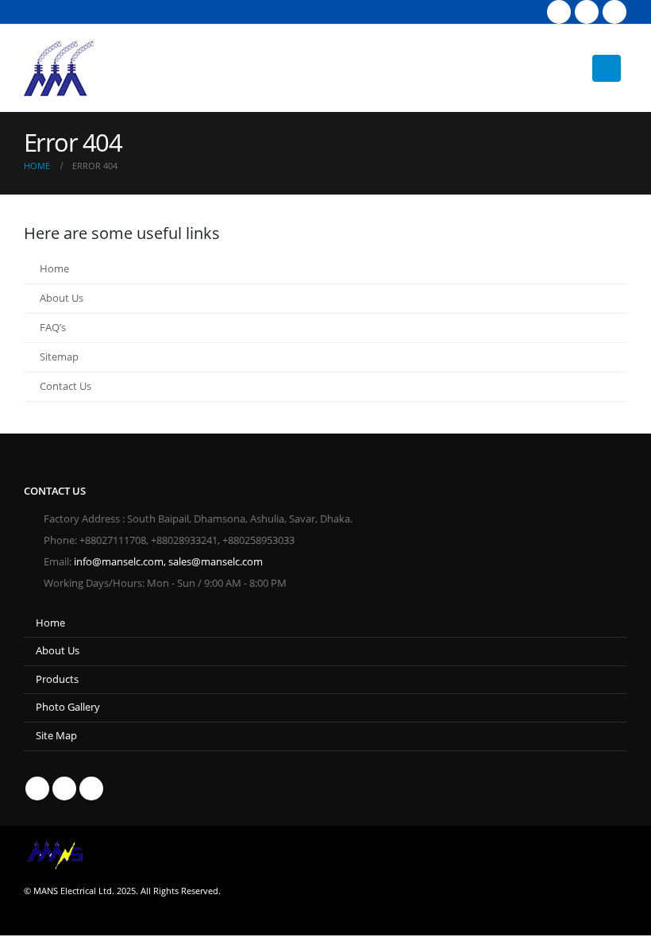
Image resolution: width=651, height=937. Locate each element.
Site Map (56, 735)
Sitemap (59, 357)
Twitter (64, 788)
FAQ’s (53, 327)
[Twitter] (587, 12)
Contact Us (65, 386)
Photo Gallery (68, 707)
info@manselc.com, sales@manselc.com (168, 562)
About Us (61, 298)
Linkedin (91, 788)
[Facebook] (559, 12)
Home (54, 269)
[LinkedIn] (614, 12)
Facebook (37, 788)
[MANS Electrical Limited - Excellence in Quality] (59, 68)
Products (57, 679)
